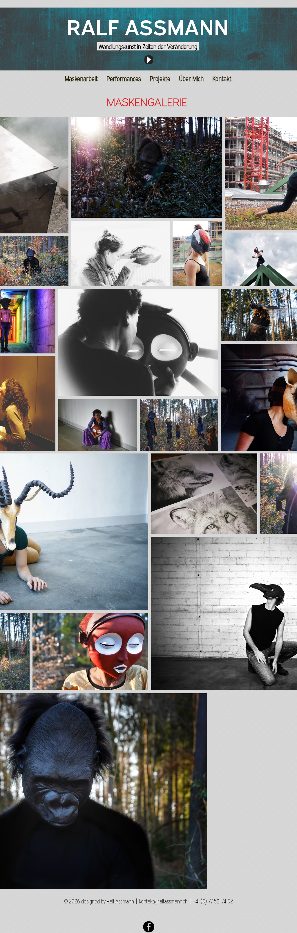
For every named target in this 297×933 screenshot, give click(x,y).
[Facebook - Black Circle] (148, 926)
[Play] (148, 59)
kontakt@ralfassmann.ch (163, 901)
